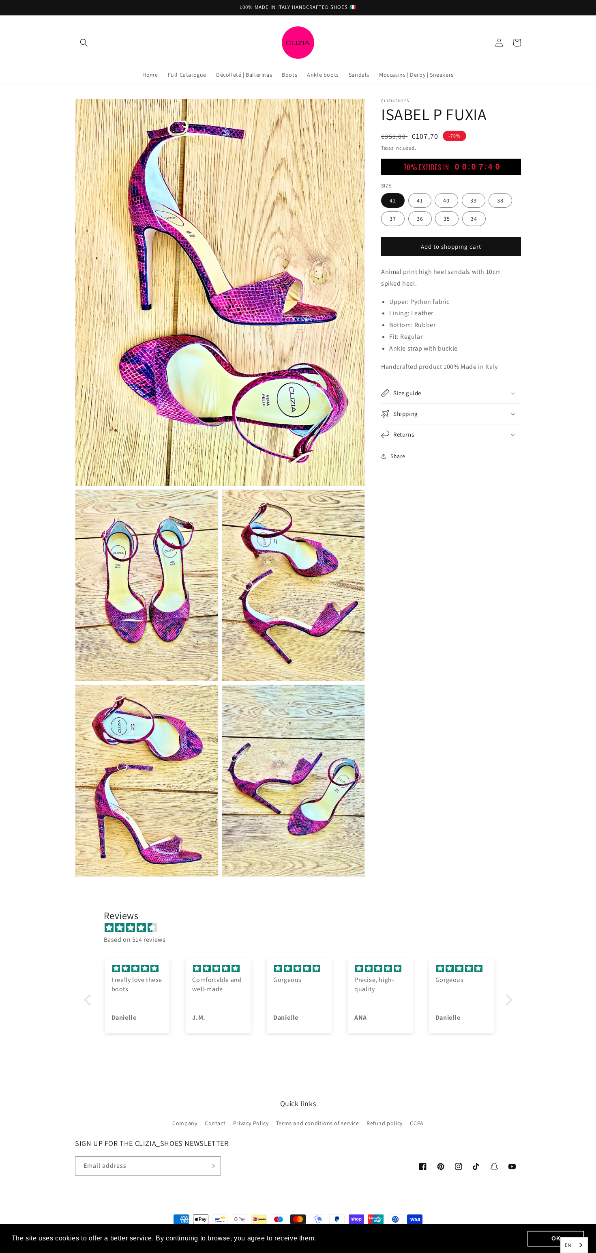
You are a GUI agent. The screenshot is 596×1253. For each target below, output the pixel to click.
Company (184, 1123)
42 (393, 200)
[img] (302, 928)
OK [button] (555, 1238)
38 (500, 200)
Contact (215, 1123)
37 (393, 218)
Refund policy (385, 1123)
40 (446, 200)
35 (447, 218)
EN (568, 1245)
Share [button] (397, 456)
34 (474, 218)
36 (420, 218)
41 (420, 200)
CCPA (416, 1123)
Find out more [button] (340, 1238)
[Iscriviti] (212, 1165)
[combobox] (574, 1245)
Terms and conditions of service (317, 1123)
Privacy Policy (250, 1123)
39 (473, 200)
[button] (84, 43)
